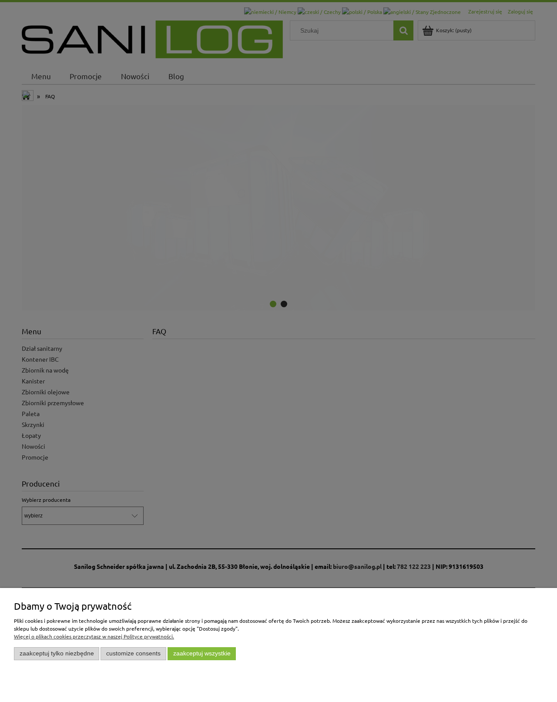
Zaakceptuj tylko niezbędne (57, 653)
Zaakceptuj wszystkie (202, 653)
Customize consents (133, 653)
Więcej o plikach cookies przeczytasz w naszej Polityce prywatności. (94, 636)
